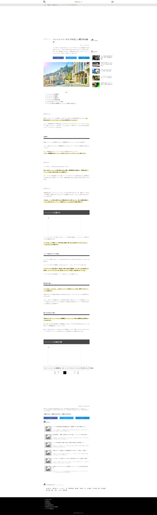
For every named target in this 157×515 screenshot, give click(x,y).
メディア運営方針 (49, 508)
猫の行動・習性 (49, 490)
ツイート (71, 57)
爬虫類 (76, 488)
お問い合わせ (48, 499)
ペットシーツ (67, 414)
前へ (58, 372)
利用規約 (47, 501)
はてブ (84, 57)
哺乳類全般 (71, 488)
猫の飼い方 (55, 488)
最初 (55, 372)
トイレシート (57, 414)
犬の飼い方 (48, 488)
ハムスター (62, 488)
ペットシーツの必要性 (53, 94)
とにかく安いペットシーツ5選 (55, 101)
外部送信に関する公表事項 (51, 506)
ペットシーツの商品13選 (53, 99)
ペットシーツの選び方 (53, 98)
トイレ (48, 414)
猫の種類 (103, 488)
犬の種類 (89, 488)
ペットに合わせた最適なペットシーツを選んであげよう (61, 103)
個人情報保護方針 (49, 505)
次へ (74, 372)
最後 (78, 372)
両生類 (81, 488)
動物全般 (65, 490)
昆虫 (56, 490)
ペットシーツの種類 (52, 96)
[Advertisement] (78, 18)
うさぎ (59, 490)
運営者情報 (48, 503)
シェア (58, 57)
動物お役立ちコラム (47, 38)
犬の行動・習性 (96, 488)
